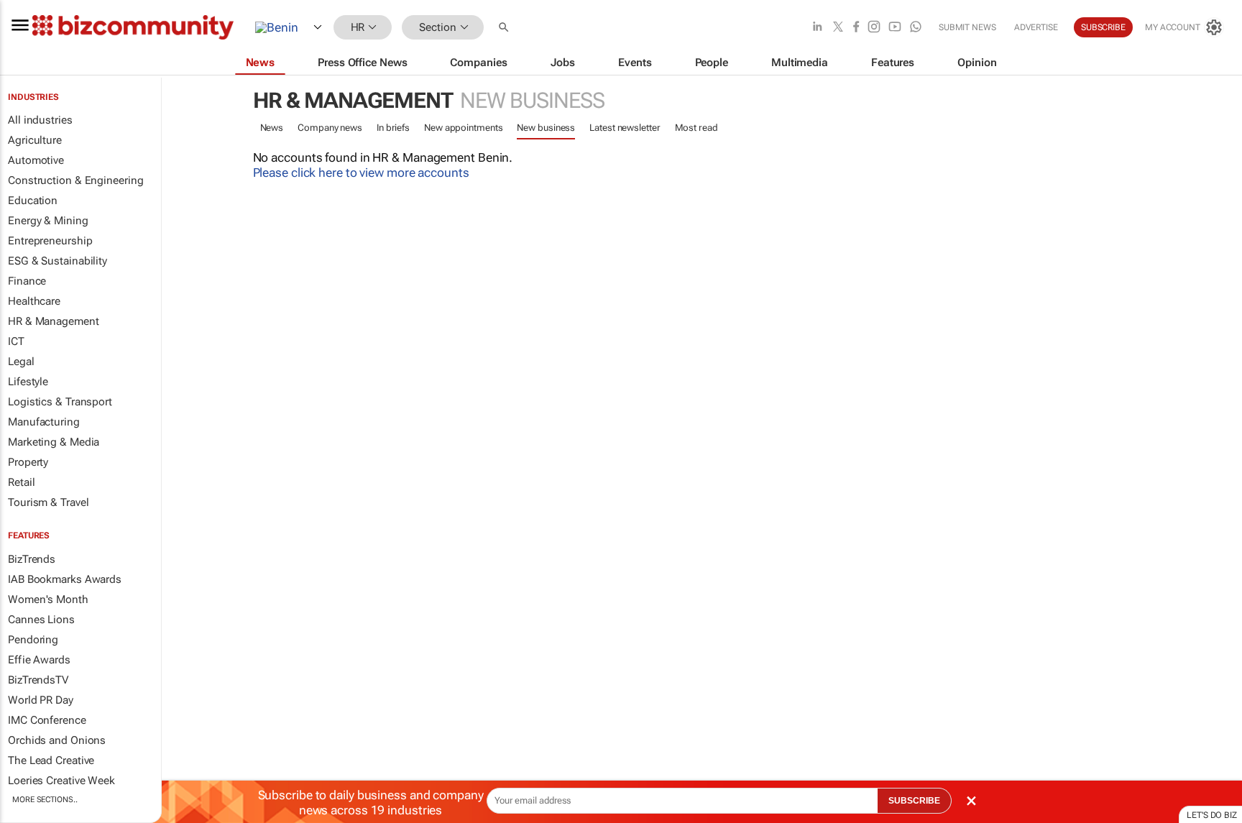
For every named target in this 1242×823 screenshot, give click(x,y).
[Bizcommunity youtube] (894, 27)
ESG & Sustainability (57, 260)
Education (33, 200)
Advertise (1036, 27)
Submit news (967, 27)
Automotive (36, 160)
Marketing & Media (53, 442)
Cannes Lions (41, 619)
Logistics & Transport (60, 401)
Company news (330, 127)
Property (28, 462)
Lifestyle (28, 381)
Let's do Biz (1212, 815)
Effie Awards (39, 659)
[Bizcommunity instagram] (874, 27)
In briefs (393, 127)
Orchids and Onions (57, 740)
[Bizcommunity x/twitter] (838, 27)
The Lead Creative (51, 760)
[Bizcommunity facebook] (856, 27)
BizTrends (31, 559)
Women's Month (48, 599)
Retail (21, 482)
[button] (505, 28)
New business (546, 127)
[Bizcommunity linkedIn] (817, 27)
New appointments (463, 127)
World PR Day (40, 700)
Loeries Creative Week (61, 780)
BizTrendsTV (38, 679)
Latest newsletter (624, 127)
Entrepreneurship (50, 240)
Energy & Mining (48, 220)
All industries (40, 120)
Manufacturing (44, 421)
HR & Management (53, 321)
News (272, 127)
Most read (696, 127)
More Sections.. (45, 799)
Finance (27, 281)
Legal (21, 361)
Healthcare (34, 301)
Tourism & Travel (48, 502)
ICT (16, 341)
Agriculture (35, 140)
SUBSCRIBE (914, 801)
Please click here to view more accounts (361, 172)
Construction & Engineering (75, 180)
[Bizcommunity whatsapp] (915, 27)
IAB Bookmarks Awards (64, 579)
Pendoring (33, 639)
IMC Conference (47, 720)
